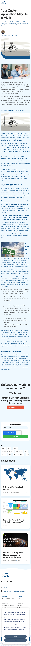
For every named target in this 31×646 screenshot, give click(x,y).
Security (3, 448)
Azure (9, 448)
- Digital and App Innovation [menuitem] (7, 605)
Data (26, 451)
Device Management (12, 560)
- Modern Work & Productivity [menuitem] (7, 598)
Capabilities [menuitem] (4, 596)
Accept (15, 636)
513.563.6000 (7, 587)
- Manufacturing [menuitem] (20, 605)
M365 (27, 454)
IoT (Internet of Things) (18, 454)
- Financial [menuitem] (19, 601)
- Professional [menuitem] (20, 603)
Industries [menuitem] (19, 596)
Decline (15, 640)
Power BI (23, 278)
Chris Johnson (12, 35)
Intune (18, 560)
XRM (14, 330)
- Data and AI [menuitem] (4, 607)
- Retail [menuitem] (18, 607)
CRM (10, 454)
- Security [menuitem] (3, 601)
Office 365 (8, 278)
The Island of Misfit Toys (21, 135)
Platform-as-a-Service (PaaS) (12, 492)
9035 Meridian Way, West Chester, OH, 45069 (14, 591)
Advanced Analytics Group (7, 451)
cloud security (19, 451)
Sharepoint (23, 296)
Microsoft (4, 454)
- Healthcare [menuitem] (19, 598)
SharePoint (14, 278)
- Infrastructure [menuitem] (4, 603)
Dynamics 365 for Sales (10, 296)
